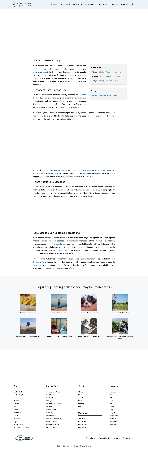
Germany (37, 265)
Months (76, 4)
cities (47, 265)
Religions (103, 4)
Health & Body (112, 96)
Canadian (82, 98)
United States (53, 173)
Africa (71, 268)
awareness (37, 72)
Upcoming (64, 4)
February (44, 69)
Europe (57, 268)
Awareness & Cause (98, 96)
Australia (95, 170)
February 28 (110, 72)
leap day (42, 104)
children (79, 193)
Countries (89, 4)
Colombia (110, 170)
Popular (124, 4)
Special (115, 4)
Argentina (87, 170)
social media (61, 244)
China (103, 170)
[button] (132, 4)
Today (54, 4)
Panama (36, 173)
